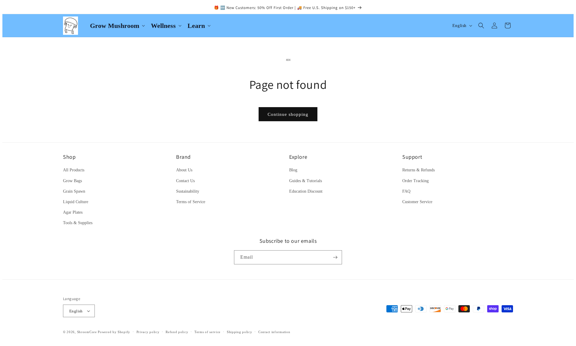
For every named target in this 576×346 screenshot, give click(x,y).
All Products (73, 170)
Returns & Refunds (418, 170)
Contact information (274, 332)
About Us (184, 170)
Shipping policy (239, 332)
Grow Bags (72, 181)
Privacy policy (148, 332)
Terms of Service (190, 202)
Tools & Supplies (77, 223)
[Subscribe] (335, 257)
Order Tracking (415, 181)
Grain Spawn (74, 191)
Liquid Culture (75, 202)
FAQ (406, 191)
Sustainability (187, 191)
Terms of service (207, 332)
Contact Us (185, 181)
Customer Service (417, 202)
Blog (293, 170)
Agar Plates (72, 212)
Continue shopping (288, 114)
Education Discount (305, 191)
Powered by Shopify (114, 332)
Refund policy (177, 332)
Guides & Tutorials (305, 181)
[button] (116, 25)
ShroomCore (87, 332)
